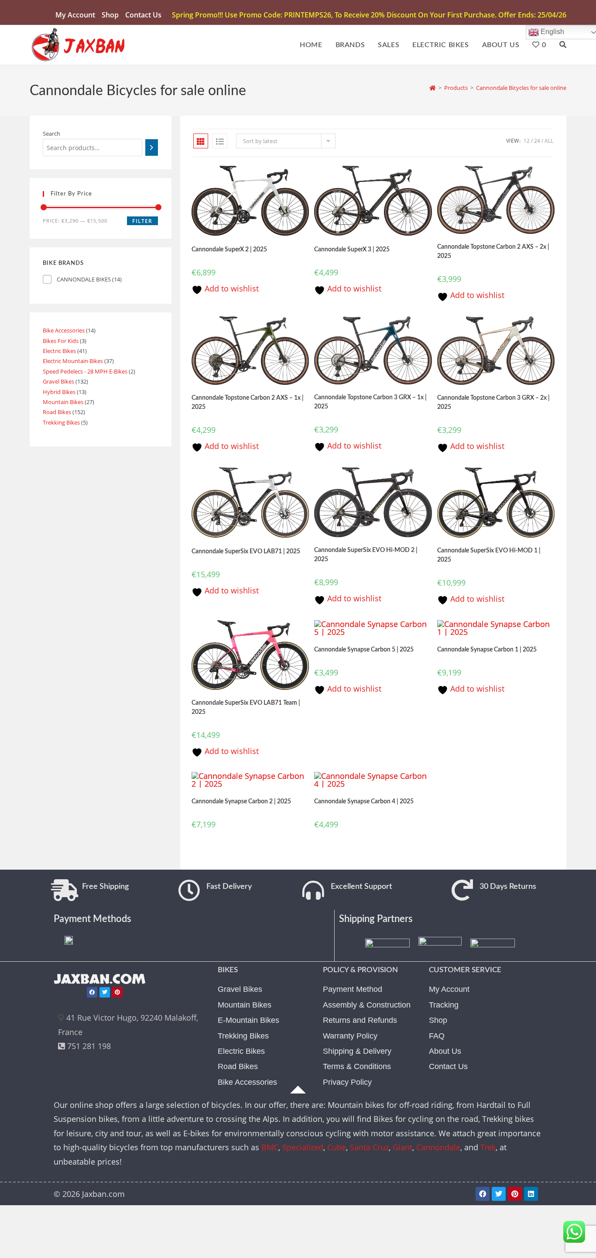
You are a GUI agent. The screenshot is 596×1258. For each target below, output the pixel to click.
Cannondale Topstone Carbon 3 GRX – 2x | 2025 (493, 402)
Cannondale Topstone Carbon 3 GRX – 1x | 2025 (370, 402)
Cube (336, 1147)
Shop (110, 15)
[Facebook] (92, 992)
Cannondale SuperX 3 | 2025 (352, 250)
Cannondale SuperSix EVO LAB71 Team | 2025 (246, 707)
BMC (269, 1147)
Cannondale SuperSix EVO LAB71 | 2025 (246, 551)
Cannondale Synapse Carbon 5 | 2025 (364, 650)
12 (527, 140)
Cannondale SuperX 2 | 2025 (229, 250)
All (549, 140)
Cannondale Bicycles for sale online (521, 88)
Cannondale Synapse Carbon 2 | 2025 (241, 802)
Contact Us (143, 15)
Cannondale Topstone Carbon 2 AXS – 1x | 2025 (248, 402)
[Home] (432, 88)
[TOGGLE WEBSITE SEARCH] (563, 45)
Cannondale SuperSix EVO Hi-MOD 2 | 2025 (366, 554)
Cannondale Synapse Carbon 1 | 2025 (487, 650)
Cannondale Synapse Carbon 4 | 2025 (364, 802)
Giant (402, 1147)
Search (51, 133)
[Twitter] (104, 992)
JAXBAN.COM (100, 979)
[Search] (151, 147)
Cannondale (438, 1147)
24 (537, 140)
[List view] (219, 141)
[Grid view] (200, 141)
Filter (142, 221)
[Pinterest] (117, 992)
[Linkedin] (531, 1194)
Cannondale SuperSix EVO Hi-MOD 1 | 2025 (489, 555)
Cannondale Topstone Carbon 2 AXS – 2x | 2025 (493, 251)
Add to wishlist (230, 288)
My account (75, 15)
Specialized (302, 1147)
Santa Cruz (369, 1147)
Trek (488, 1147)
